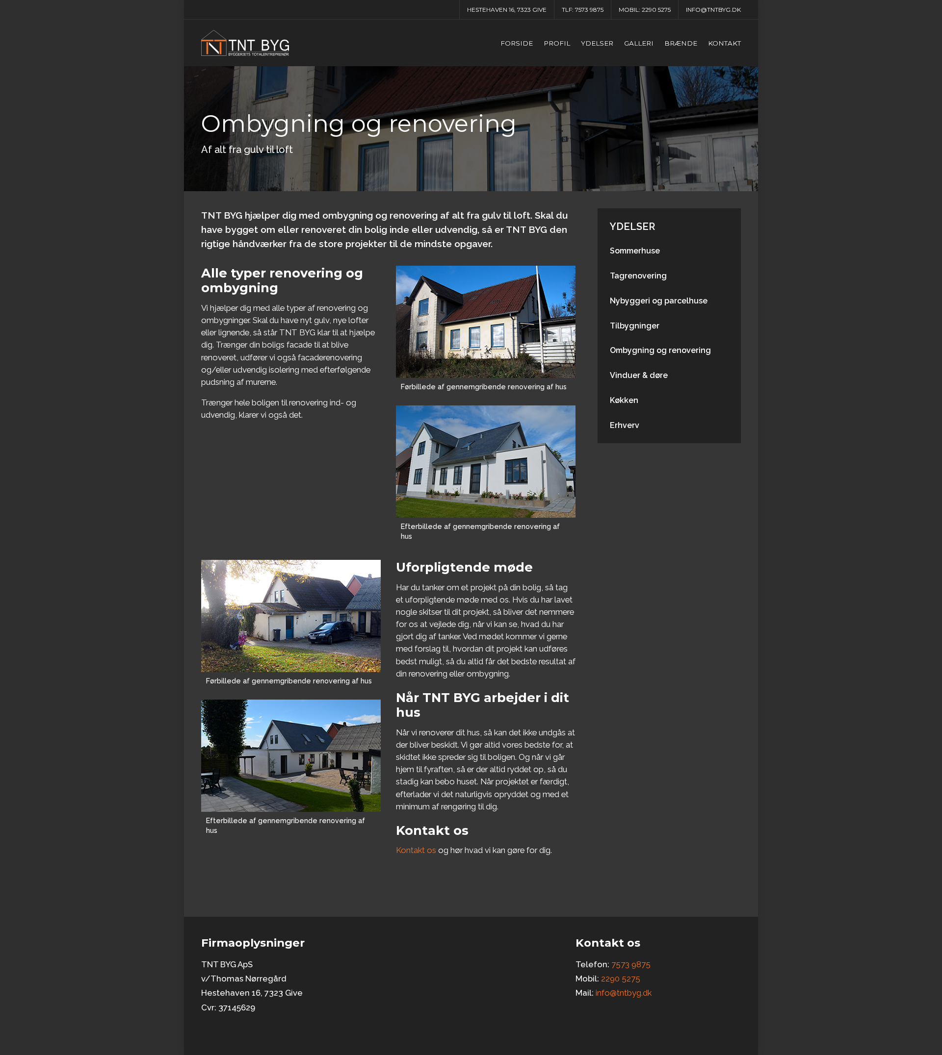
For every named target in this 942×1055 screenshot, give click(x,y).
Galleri (639, 43)
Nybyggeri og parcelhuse (658, 300)
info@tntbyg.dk (713, 9)
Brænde (680, 43)
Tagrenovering (638, 275)
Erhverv (624, 425)
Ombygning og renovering (660, 350)
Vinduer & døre (639, 375)
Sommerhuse (635, 250)
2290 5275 (656, 9)
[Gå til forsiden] (245, 43)
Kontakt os (416, 850)
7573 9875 (589, 9)
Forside (516, 43)
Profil (557, 43)
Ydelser (597, 43)
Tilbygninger (634, 325)
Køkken (624, 400)
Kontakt (724, 43)
